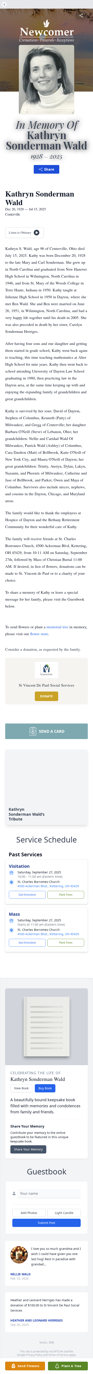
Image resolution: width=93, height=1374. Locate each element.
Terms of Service (58, 1355)
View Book (21, 1088)
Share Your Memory (28, 1149)
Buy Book (45, 1088)
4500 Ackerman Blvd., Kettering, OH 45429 (48, 886)
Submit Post (46, 1223)
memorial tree (57, 626)
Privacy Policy (34, 1355)
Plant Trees (65, 894)
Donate (46, 696)
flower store (39, 633)
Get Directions (27, 894)
